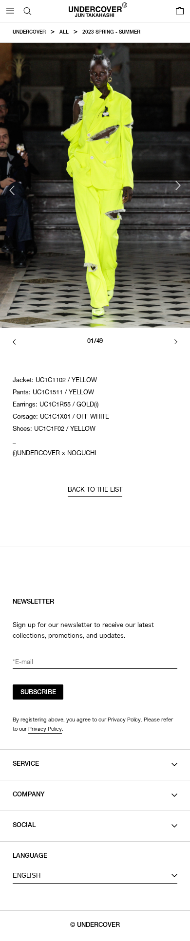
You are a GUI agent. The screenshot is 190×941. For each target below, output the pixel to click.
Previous (12, 190)
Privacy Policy (45, 728)
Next (178, 185)
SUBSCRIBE (38, 693)
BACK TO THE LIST (95, 490)
